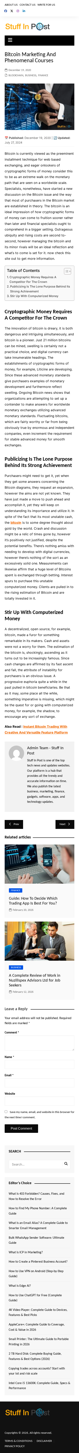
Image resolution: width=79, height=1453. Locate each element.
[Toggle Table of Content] (65, 271)
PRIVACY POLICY (15, 1446)
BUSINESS (30, 75)
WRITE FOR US (46, 4)
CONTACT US (27, 4)
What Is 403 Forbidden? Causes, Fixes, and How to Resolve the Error (36, 1196)
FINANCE (43, 75)
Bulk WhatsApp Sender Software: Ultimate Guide (36, 1240)
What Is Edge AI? (20, 1286)
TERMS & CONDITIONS (18, 1441)
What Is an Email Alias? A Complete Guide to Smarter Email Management (38, 1225)
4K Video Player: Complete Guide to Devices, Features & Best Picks (38, 1312)
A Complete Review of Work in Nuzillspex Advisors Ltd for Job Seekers (34, 980)
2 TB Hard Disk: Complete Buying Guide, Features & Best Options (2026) (35, 1356)
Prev (16, 824)
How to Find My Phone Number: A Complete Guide (38, 1211)
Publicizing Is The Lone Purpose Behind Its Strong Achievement (40, 289)
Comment (12, 1032)
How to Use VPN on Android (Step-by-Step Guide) (36, 1274)
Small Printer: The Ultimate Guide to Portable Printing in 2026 (39, 1342)
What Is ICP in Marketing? (26, 1252)
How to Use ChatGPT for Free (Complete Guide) (35, 1298)
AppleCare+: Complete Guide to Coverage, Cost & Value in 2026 (37, 1327)
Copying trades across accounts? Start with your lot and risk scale (37, 1371)
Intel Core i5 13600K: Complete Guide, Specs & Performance (39, 1386)
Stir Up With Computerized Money (34, 296)
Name (9, 1057)
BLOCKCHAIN (16, 75)
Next (62, 824)
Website (10, 1094)
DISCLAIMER (44, 1441)
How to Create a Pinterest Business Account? (38, 1261)
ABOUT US (11, 4)
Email (9, 1075)
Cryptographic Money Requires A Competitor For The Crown (33, 279)
